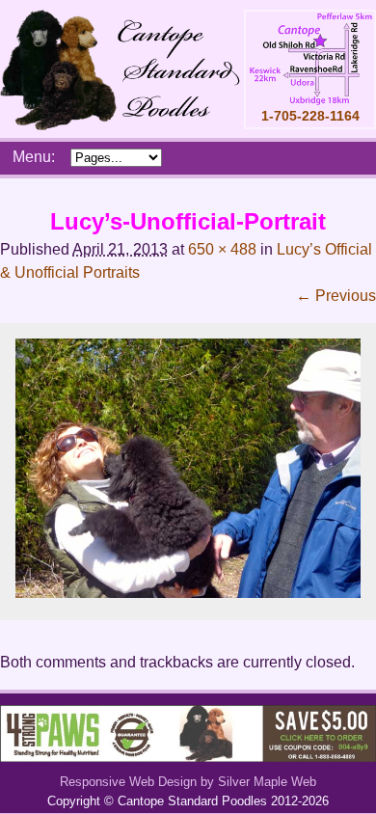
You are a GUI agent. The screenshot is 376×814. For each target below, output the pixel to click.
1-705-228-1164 (310, 115)
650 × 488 (222, 249)
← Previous (336, 295)
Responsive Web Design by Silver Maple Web (188, 781)
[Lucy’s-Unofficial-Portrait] (188, 592)
